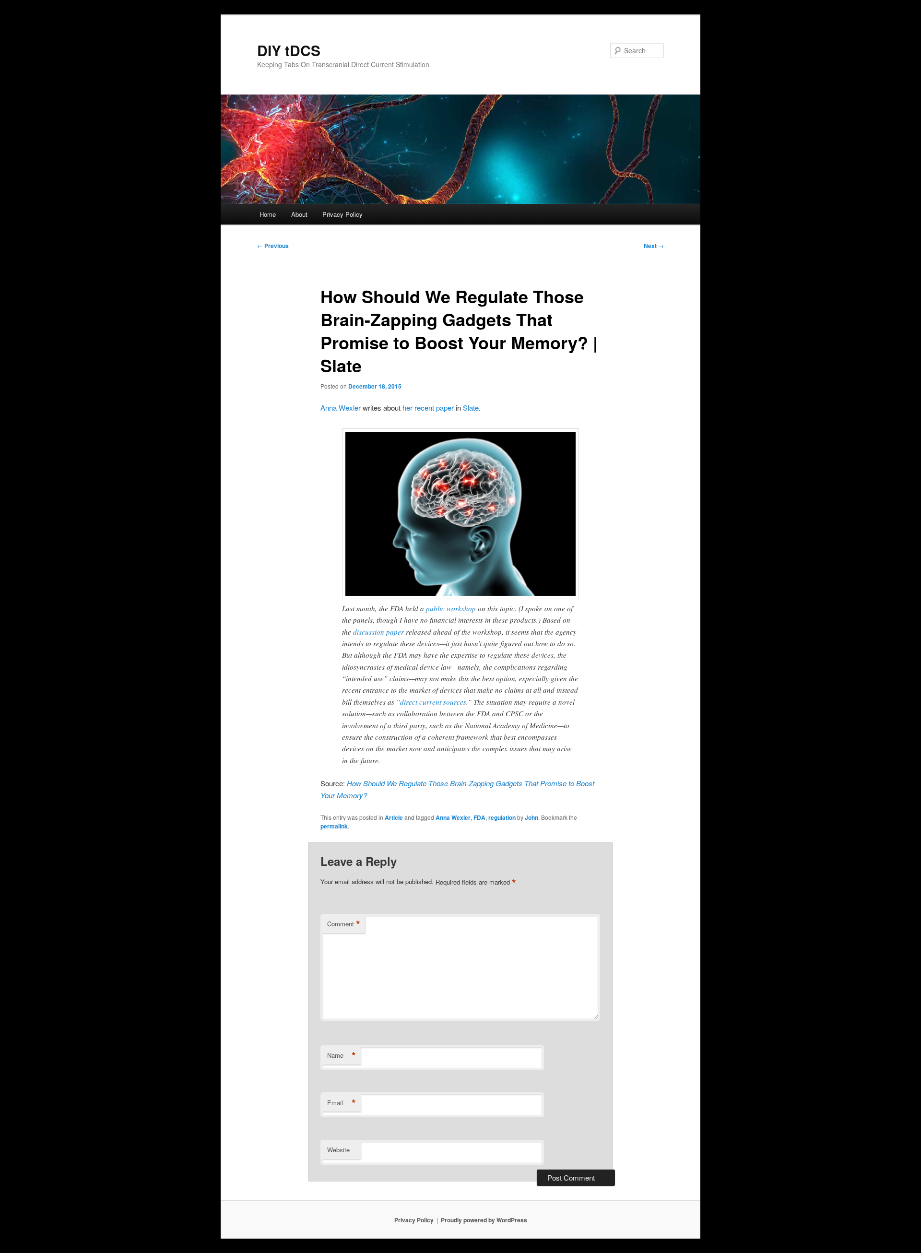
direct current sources (433, 702)
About (299, 214)
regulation (502, 817)
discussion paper (378, 632)
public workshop (451, 608)
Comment (343, 924)
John (531, 817)
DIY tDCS (288, 50)
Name (341, 1055)
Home (268, 214)
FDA (479, 817)
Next (654, 245)
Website (338, 1149)
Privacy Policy (342, 214)
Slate (471, 407)
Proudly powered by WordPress (484, 1220)
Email (341, 1103)
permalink (334, 826)
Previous (273, 245)
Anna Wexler (340, 407)
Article (394, 817)
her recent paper (428, 407)
